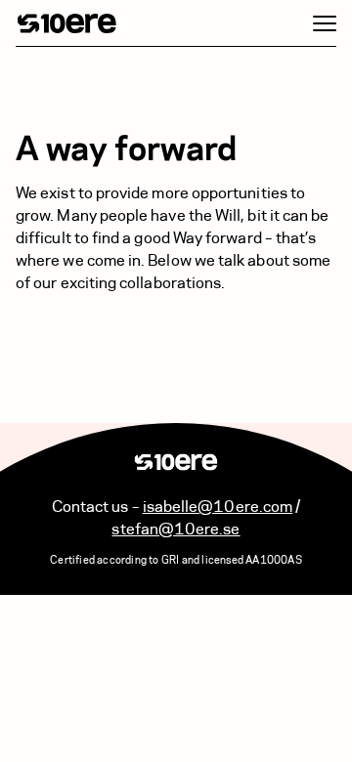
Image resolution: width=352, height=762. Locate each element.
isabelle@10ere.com (217, 506)
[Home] (67, 23)
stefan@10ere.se (175, 529)
